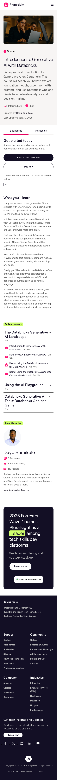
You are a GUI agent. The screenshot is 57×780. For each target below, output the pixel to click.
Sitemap (8, 654)
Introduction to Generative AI (18, 608)
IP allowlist (9, 649)
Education (35, 683)
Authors (34, 663)
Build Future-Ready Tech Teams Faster (22, 612)
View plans (9, 663)
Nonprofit (34, 705)
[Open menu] (52, 5)
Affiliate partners (38, 654)
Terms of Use (13, 771)
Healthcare (35, 696)
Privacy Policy (26, 771)
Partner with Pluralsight (41, 649)
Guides (33, 640)
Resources (9, 697)
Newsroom (9, 692)
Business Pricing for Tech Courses (20, 616)
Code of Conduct (43, 771)
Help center (9, 645)
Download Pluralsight (14, 659)
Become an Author (39, 645)
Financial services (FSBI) (39, 690)
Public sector (36, 710)
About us (8, 683)
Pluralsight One (37, 659)
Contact (7, 640)
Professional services (14, 668)
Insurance (35, 701)
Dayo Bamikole (24, 113)
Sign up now (13, 735)
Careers (7, 688)
